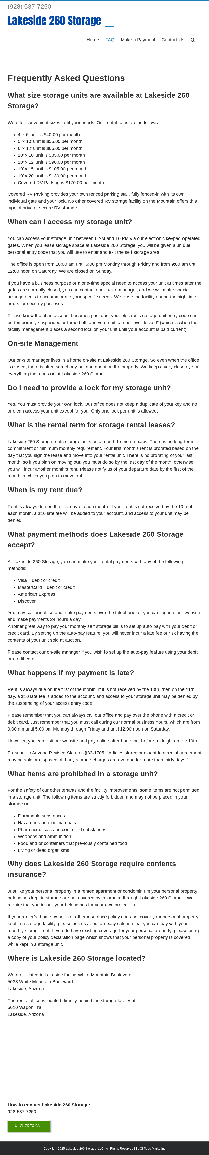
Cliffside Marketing (153, 1148)
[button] (193, 39)
